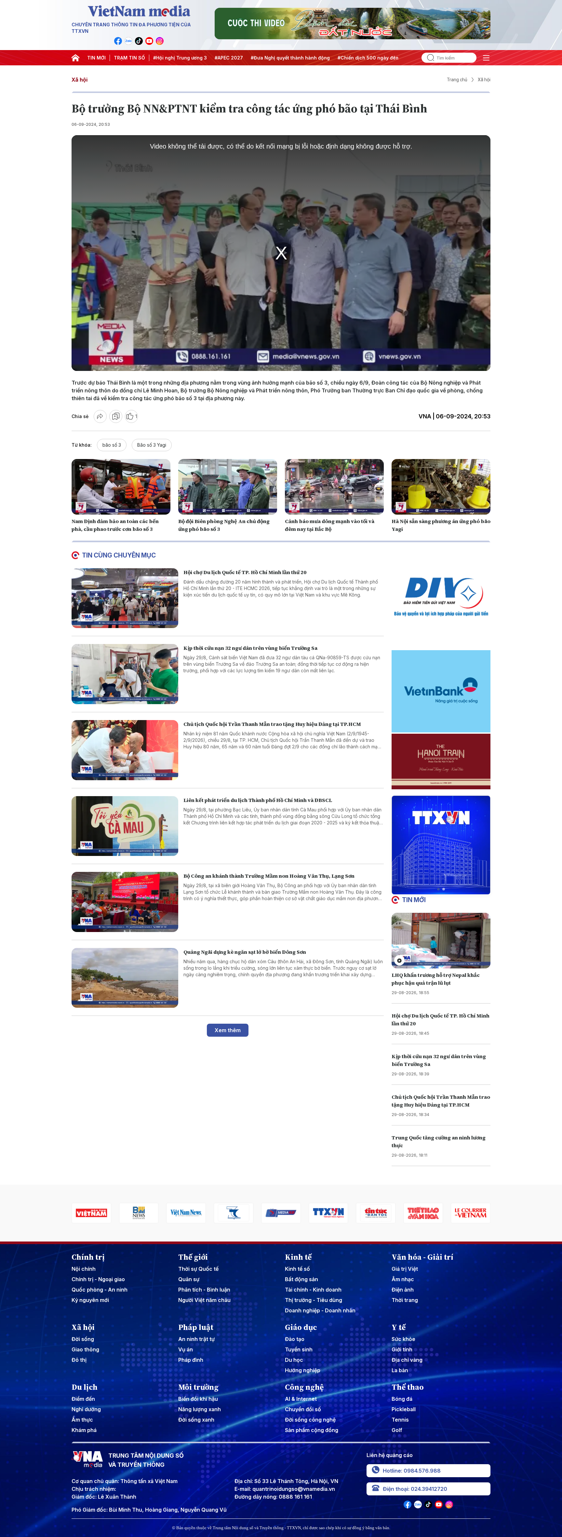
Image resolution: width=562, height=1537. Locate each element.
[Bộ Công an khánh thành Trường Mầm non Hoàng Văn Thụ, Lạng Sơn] (125, 902)
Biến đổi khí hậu (198, 1399)
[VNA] (118, 41)
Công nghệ (304, 1387)
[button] (438, 889)
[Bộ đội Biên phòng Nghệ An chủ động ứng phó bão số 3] (227, 487)
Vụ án (185, 1349)
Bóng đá (402, 1399)
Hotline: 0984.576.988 (412, 1470)
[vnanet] (281, 1213)
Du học (294, 1360)
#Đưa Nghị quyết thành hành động (290, 57)
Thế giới (193, 1257)
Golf (397, 1430)
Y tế (399, 1327)
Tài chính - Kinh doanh (313, 1289)
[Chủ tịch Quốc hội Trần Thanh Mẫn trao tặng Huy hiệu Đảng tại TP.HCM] (125, 750)
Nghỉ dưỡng (86, 1409)
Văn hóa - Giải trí (422, 1257)
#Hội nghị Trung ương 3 (180, 57)
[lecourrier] (423, 1213)
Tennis (400, 1419)
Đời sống (83, 1339)
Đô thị (79, 1360)
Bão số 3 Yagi (151, 445)
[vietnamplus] (470, 1213)
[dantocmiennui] (186, 1213)
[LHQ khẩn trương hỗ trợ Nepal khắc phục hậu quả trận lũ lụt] (441, 940)
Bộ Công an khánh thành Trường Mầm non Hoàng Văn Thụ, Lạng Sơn (269, 875)
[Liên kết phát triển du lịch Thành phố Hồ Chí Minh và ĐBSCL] (125, 826)
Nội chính (84, 1269)
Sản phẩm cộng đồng (311, 1430)
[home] (75, 58)
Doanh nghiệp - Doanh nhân (320, 1310)
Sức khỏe (403, 1339)
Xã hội (79, 79)
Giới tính (402, 1349)
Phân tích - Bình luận (204, 1289)
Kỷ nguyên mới (90, 1300)
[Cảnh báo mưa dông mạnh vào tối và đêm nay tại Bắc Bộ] (334, 487)
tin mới (414, 900)
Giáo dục (301, 1327)
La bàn (400, 1370)
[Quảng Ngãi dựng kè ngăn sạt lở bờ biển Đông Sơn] (125, 978)
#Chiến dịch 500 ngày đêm (369, 57)
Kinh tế (298, 1257)
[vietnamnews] (139, 1213)
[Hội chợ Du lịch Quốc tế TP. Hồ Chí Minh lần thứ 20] (125, 598)
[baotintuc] (328, 1213)
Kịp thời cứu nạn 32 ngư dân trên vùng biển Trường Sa (250, 647)
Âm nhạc (403, 1279)
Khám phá (84, 1430)
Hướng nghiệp (302, 1370)
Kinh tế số (297, 1269)
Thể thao (408, 1387)
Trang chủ (457, 79)
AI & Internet (301, 1399)
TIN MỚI (96, 57)
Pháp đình (190, 1360)
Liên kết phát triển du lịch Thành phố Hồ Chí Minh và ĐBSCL (257, 800)
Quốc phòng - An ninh (99, 1289)
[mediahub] (233, 1213)
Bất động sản (301, 1279)
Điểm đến (83, 1399)
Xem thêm (228, 1030)
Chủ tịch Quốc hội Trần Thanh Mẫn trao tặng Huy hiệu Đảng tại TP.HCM (272, 724)
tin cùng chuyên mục (119, 555)
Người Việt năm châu (204, 1300)
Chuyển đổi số (303, 1409)
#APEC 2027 (229, 57)
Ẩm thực (82, 1419)
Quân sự (188, 1279)
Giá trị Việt (405, 1269)
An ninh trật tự (196, 1339)
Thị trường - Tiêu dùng (313, 1300)
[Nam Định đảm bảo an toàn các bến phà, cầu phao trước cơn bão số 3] (121, 487)
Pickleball (404, 1409)
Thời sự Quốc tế (198, 1269)
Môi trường (198, 1387)
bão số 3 (111, 445)
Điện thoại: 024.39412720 (415, 1489)
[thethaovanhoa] (376, 1213)
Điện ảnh (403, 1289)
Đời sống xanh (196, 1419)
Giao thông (85, 1349)
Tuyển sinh (299, 1349)
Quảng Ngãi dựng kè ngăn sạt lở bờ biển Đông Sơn (244, 951)
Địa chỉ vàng (407, 1360)
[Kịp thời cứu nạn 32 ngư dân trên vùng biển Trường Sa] (125, 674)
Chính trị (88, 1257)
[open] (486, 58)
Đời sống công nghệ (310, 1419)
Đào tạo (294, 1339)
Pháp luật (195, 1327)
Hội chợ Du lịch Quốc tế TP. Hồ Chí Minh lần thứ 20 (244, 572)
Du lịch (85, 1387)
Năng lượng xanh (199, 1409)
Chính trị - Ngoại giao (98, 1279)
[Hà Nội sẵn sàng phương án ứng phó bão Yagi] (441, 487)
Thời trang (405, 1300)
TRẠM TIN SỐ (129, 57)
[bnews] (91, 1213)
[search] (428, 58)
